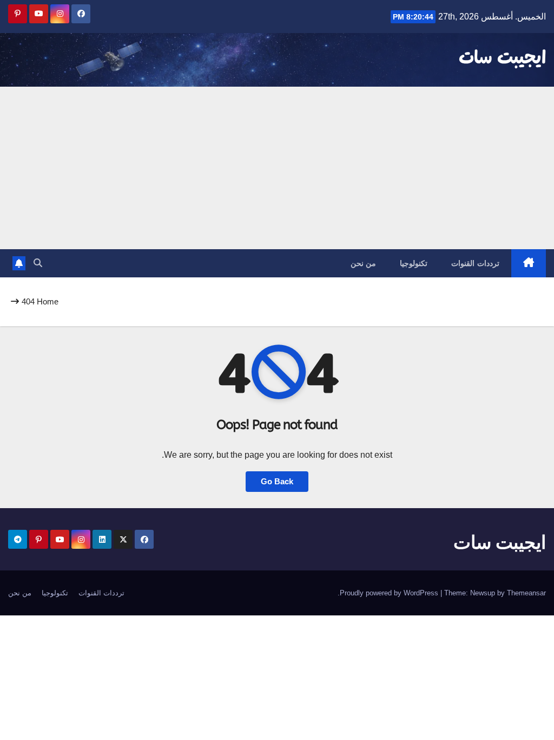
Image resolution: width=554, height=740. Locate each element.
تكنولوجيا (413, 263)
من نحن (364, 263)
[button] (38, 263)
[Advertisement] (277, 168)
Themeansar (526, 593)
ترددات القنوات (475, 263)
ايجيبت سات (502, 58)
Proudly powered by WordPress (390, 593)
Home (47, 301)
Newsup (482, 593)
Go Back (277, 481)
